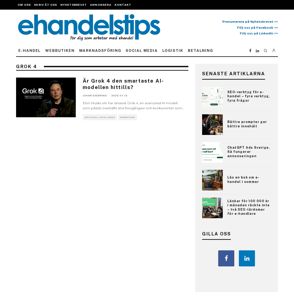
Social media (142, 50)
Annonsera (100, 4)
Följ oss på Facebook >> (257, 27)
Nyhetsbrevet (73, 4)
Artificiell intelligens (100, 117)
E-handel (29, 50)
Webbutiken (59, 50)
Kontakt (123, 4)
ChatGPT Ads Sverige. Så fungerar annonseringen (248, 152)
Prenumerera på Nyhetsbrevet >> (249, 21)
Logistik (172, 50)
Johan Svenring (95, 95)
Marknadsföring (100, 50)
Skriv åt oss (45, 4)
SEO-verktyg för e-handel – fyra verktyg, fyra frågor (248, 96)
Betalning (200, 50)
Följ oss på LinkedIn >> (259, 33)
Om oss (24, 4)
